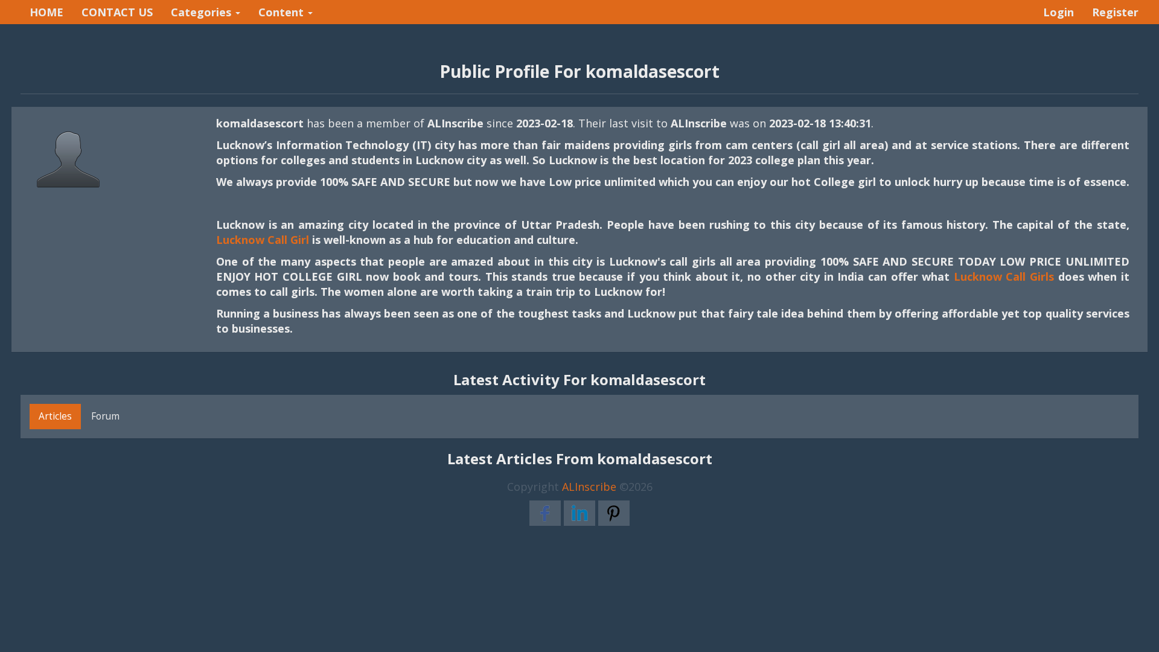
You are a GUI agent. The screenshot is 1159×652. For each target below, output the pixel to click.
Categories (202, 12)
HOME (46, 12)
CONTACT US (117, 12)
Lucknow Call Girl (262, 239)
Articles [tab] (55, 416)
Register (1115, 12)
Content (282, 12)
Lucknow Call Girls (1004, 276)
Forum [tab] (105, 416)
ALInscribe (589, 486)
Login (1058, 12)
